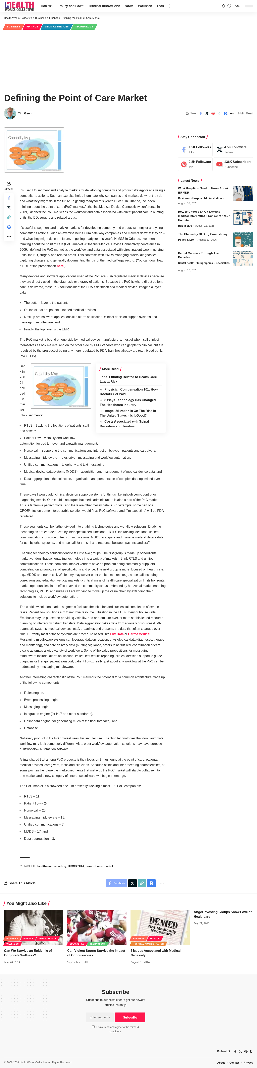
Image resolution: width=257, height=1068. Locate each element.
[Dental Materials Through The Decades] (243, 258)
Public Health (47, 938)
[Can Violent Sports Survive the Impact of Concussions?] (96, 927)
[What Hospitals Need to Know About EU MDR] (243, 193)
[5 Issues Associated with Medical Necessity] (160, 927)
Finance (32, 26)
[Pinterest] (195, 164)
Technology (84, 26)
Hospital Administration (207, 198)
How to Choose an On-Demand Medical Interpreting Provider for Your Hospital (203, 216)
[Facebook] (195, 149)
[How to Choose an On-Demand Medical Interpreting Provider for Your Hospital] (243, 217)
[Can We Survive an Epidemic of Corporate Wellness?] (33, 927)
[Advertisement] (128, 60)
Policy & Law (186, 239)
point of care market (99, 866)
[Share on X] (207, 113)
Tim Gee (24, 113)
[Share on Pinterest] (213, 113)
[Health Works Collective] (19, 6)
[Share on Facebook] (200, 113)
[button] (169, 6)
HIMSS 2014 (76, 866)
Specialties (222, 262)
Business (13, 26)
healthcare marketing (51, 866)
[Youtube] (233, 164)
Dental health (186, 262)
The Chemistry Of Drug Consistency (202, 234)
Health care (185, 225)
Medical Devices (57, 26)
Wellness (12, 944)
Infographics (205, 262)
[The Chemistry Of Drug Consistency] (243, 239)
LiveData (117, 634)
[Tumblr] (251, 1051)
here (60, 266)
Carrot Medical (139, 634)
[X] (233, 149)
